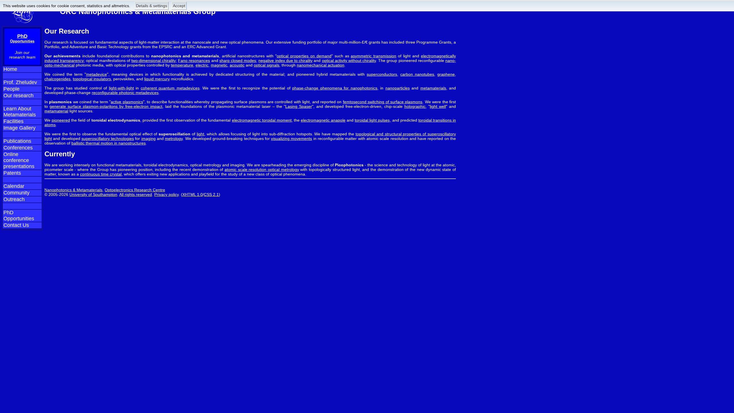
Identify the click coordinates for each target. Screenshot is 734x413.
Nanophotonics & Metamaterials (73, 190)
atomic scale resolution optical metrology (262, 169)
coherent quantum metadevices (170, 88)
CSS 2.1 (211, 194)
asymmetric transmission (373, 56)
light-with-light (121, 88)
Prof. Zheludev (20, 82)
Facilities (13, 121)
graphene (446, 74)
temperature (182, 65)
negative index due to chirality (285, 60)
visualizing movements (291, 138)
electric (202, 65)
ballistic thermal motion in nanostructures (108, 143)
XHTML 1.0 (192, 194)
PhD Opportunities (18, 215)
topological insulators (92, 79)
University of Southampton (93, 194)
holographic (414, 106)
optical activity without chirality (349, 60)
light (200, 134)
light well (438, 106)
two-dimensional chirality (153, 60)
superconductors (382, 74)
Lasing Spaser (298, 106)
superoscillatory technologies (107, 138)
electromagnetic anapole (323, 120)
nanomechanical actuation (320, 65)
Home (10, 69)
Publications (17, 141)
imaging (148, 138)
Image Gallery (19, 128)
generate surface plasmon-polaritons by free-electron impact (106, 106)
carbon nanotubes (417, 74)
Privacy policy (166, 194)
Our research (18, 95)
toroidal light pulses (372, 120)
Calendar (13, 186)
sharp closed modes (237, 60)
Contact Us (16, 225)
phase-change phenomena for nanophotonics (334, 88)
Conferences (18, 148)
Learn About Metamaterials (19, 112)
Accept (179, 5)
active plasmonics (127, 102)
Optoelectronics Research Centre (135, 190)
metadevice (96, 74)
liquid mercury (157, 79)
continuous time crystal (101, 174)
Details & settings (151, 5)
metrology (174, 138)
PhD (22, 38)
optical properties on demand (304, 56)
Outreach (14, 199)
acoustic (237, 65)
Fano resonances (194, 60)
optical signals (266, 65)
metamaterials (433, 88)
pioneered (61, 120)
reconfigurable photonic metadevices (125, 92)
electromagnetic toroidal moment (262, 120)
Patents (12, 173)
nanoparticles (397, 88)
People (11, 89)
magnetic (219, 65)
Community (16, 193)
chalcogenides (57, 79)
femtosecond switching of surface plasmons (383, 102)
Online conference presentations (18, 160)
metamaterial (56, 111)
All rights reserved (135, 194)
